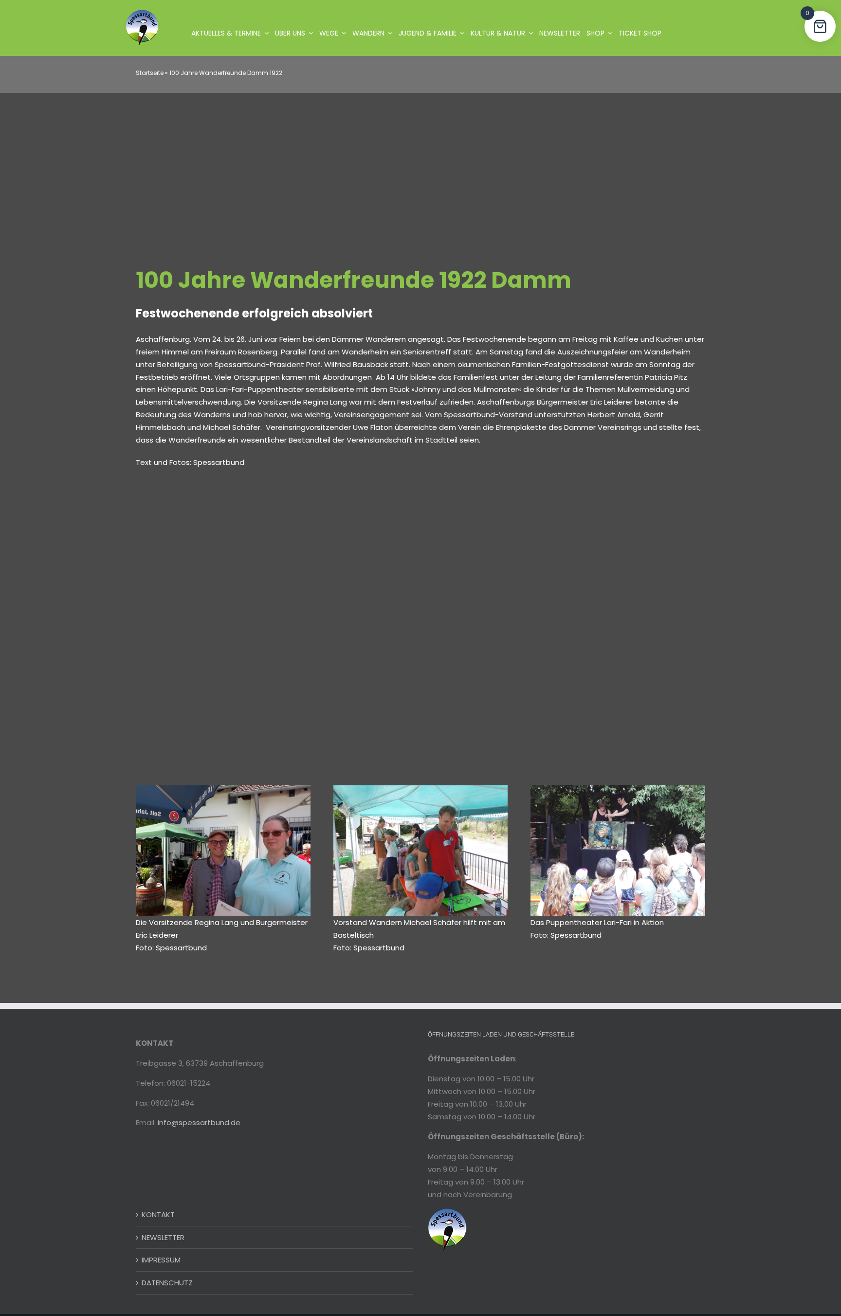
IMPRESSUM (161, 1260)
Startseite (150, 73)
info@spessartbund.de (199, 1122)
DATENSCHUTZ (167, 1283)
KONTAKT (158, 1214)
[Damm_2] (420, 789)
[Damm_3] (617, 789)
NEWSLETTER (163, 1237)
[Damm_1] (223, 789)
